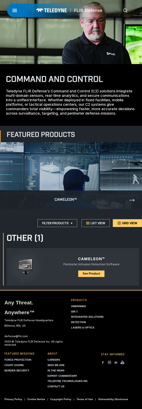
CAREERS (54, 359)
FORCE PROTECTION (17, 359)
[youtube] (122, 362)
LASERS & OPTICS (82, 327)
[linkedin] (116, 363)
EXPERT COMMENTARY (62, 375)
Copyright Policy (60, 399)
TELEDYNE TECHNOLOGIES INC (68, 381)
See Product (91, 273)
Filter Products (55, 223)
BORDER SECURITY (16, 370)
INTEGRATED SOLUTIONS (87, 316)
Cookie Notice (36, 399)
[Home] (69, 10)
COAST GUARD (14, 365)
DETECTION (78, 322)
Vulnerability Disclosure (113, 399)
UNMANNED (78, 306)
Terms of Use (85, 399)
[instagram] (109, 362)
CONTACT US (56, 386)
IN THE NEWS (56, 370)
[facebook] (103, 362)
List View (98, 223)
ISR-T (74, 311)
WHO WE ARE (56, 365)
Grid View (129, 223)
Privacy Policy (13, 399)
